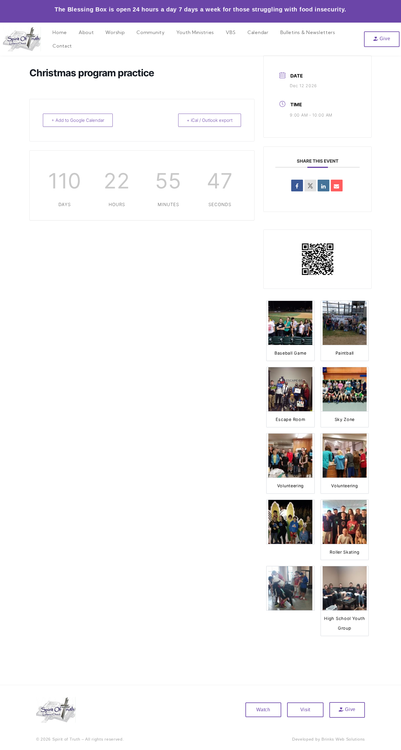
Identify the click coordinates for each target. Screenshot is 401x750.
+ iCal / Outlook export (209, 120)
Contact (62, 46)
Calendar (258, 32)
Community (150, 32)
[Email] (337, 185)
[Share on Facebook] (297, 185)
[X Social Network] (310, 185)
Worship (115, 32)
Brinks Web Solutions (343, 739)
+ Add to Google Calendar (77, 120)
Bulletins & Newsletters (307, 32)
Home (60, 32)
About (86, 32)
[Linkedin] (323, 185)
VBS (231, 32)
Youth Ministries (195, 32)
